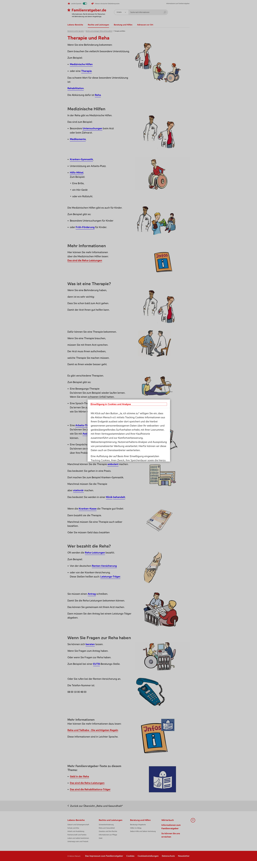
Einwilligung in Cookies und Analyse (111, 404)
